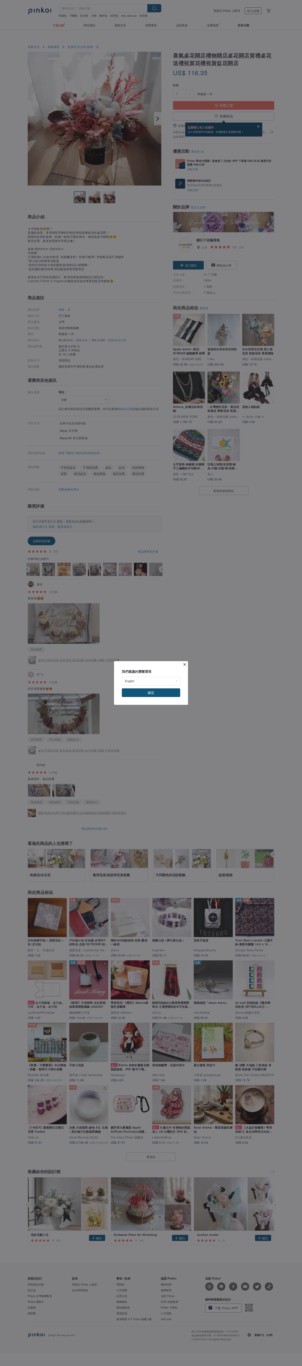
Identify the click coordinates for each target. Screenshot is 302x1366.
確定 (151, 692)
